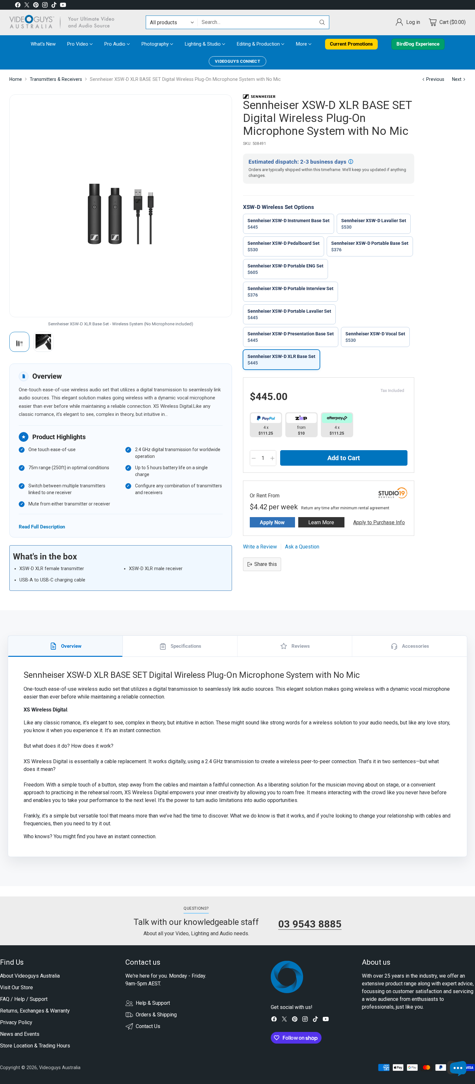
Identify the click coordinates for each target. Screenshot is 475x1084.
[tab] (65, 646)
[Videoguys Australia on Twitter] (27, 6)
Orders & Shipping (156, 1015)
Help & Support (153, 1003)
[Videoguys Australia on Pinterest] (36, 6)
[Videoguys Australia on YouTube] (63, 6)
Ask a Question (302, 547)
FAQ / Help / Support (24, 999)
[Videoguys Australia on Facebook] (18, 6)
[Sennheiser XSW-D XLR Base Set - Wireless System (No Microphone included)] (120, 205)
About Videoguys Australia (30, 976)
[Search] (322, 22)
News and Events (19, 1034)
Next (456, 79)
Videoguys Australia (59, 1067)
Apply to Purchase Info (379, 522)
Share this (265, 564)
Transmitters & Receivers (56, 79)
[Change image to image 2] (43, 342)
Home (15, 79)
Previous (435, 79)
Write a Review (260, 547)
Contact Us (148, 1026)
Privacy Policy (16, 1022)
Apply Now (272, 522)
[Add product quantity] (272, 458)
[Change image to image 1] (19, 342)
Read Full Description (42, 526)
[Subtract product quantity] (253, 458)
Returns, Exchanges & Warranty (35, 1011)
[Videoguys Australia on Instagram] (45, 6)
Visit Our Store (16, 987)
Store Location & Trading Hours (35, 1046)
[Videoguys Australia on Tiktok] (54, 6)
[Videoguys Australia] (64, 22)
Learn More (321, 522)
